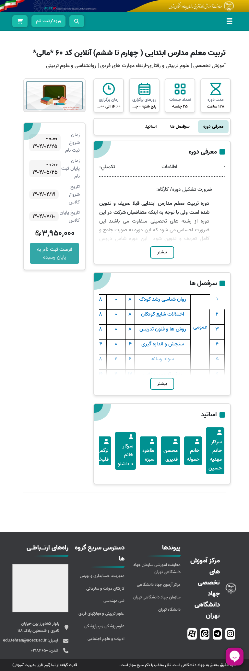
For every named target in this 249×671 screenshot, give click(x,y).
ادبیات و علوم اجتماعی (106, 638)
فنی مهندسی (113, 600)
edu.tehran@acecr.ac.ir (25, 640)
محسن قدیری (170, 455)
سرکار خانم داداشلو (125, 455)
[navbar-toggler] (229, 21)
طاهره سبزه (148, 455)
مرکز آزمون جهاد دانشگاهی (159, 584)
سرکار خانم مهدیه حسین (215, 455)
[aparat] (192, 634)
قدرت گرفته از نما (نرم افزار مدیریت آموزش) (44, 665)
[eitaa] (204, 634)
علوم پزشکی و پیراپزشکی (104, 626)
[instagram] (230, 634)
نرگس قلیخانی (101, 455)
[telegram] (217, 634)
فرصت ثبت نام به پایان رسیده (54, 253)
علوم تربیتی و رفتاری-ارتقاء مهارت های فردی (144, 66)
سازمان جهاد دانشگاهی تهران (157, 597)
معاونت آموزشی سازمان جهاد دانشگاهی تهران (157, 568)
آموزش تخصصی (209, 66)
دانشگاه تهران (169, 609)
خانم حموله (193, 455)
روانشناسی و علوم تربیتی (71, 66)
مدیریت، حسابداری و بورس (102, 576)
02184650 (40, 650)
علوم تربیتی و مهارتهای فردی (101, 613)
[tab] (213, 126)
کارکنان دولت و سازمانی (105, 588)
